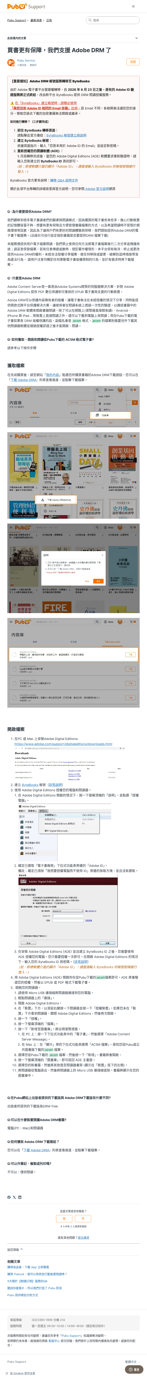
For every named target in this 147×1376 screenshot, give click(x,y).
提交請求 (83, 1237)
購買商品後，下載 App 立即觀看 (28, 1267)
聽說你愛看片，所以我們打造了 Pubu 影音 (34, 1288)
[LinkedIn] (19, 1197)
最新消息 (36, 20)
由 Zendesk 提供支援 (22, 1373)
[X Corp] (14, 1197)
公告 (49, 20)
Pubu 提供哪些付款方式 (22, 1295)
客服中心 (54, 1341)
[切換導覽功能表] (133, 6)
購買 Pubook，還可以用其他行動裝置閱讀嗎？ (37, 1274)
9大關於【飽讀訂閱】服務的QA (27, 1281)
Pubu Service (26, 60)
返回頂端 (13, 1249)
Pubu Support (16, 20)
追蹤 (133, 62)
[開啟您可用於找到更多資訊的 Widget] (134, 1369)
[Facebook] (9, 1197)
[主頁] (26, 6)
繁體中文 (131, 1361)
